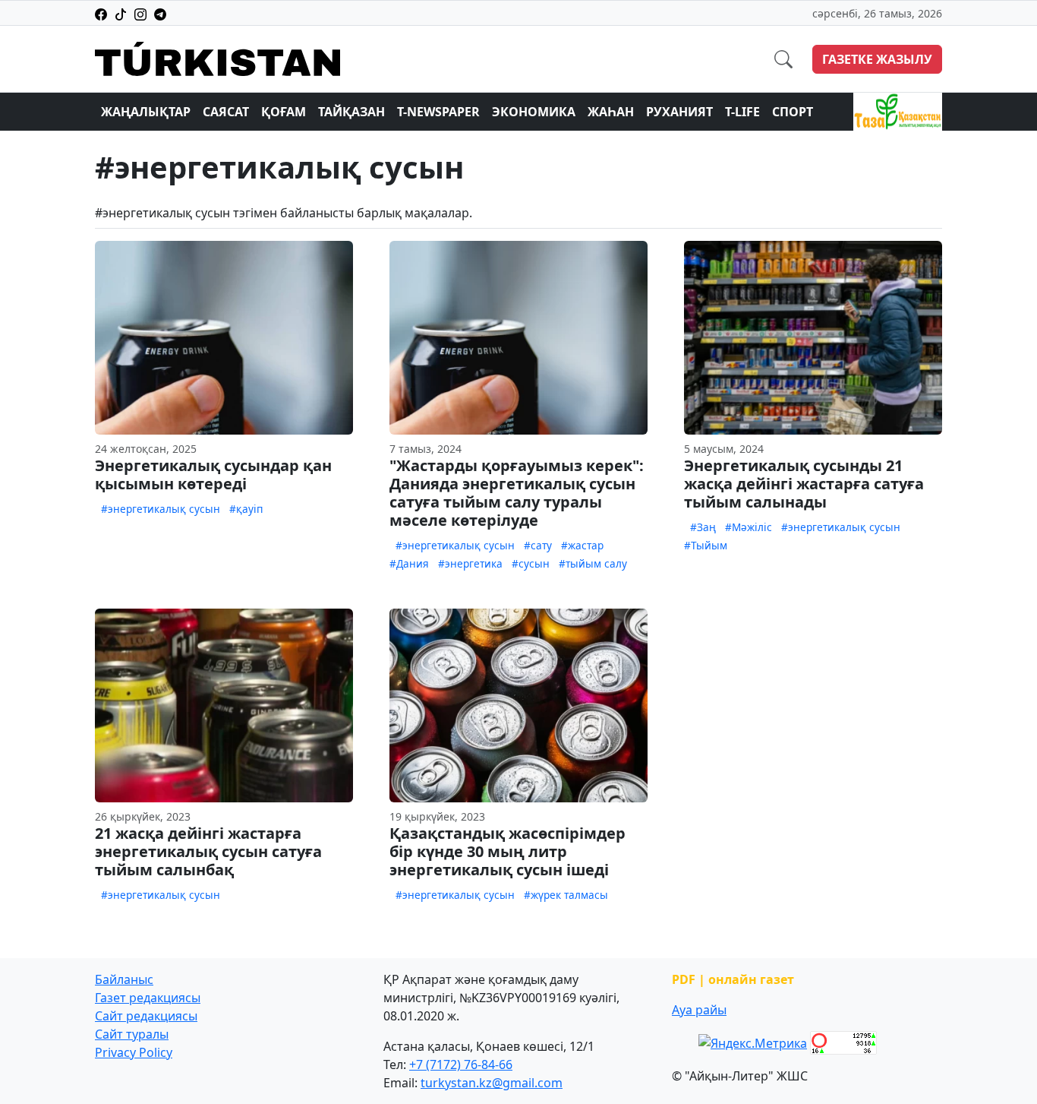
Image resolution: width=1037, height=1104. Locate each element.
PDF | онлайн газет (733, 979)
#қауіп (246, 508)
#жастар (582, 545)
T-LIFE (742, 111)
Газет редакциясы (147, 997)
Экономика (533, 111)
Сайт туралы (132, 1034)
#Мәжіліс (748, 527)
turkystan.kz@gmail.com (492, 1082)
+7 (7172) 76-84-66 (460, 1064)
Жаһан (611, 111)
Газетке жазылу (877, 59)
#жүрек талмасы (566, 894)
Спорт (792, 111)
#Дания (409, 563)
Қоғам (283, 111)
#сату (538, 545)
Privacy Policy (133, 1052)
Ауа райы (699, 1009)
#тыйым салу (593, 563)
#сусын (531, 563)
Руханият (679, 111)
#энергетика (470, 563)
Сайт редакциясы (146, 1016)
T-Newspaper (438, 111)
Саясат (226, 111)
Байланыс (124, 979)
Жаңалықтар (146, 111)
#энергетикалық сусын (160, 508)
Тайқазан (351, 111)
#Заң (703, 527)
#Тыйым (705, 545)
